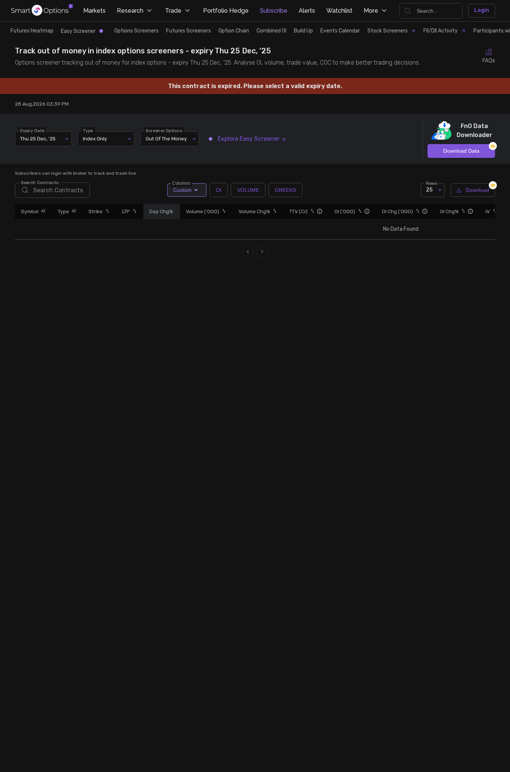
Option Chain (233, 31)
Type (88, 130)
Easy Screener (78, 31)
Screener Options (164, 130)
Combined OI (271, 31)
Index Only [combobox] (95, 138)
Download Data (461, 151)
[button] (42, 211)
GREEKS (285, 190)
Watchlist (339, 10)
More (371, 10)
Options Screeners (136, 31)
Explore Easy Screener (249, 138)
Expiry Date (32, 130)
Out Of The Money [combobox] (166, 138)
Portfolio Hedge (226, 10)
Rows (431, 183)
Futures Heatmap (31, 31)
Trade (173, 10)
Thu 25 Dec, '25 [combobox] (38, 138)
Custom (182, 188)
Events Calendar (340, 31)
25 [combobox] (429, 190)
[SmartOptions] (42, 10)
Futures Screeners (188, 31)
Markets (94, 10)
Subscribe (273, 10)
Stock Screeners (387, 31)
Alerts (307, 10)
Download (477, 190)
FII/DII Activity (440, 31)
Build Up (303, 31)
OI (218, 190)
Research (130, 10)
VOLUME (248, 190)
